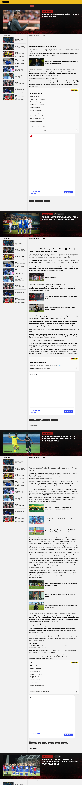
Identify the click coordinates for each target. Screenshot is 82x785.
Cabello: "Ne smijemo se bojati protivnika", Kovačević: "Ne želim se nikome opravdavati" (20, 76)
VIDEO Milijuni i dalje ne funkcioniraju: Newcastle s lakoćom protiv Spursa (20, 48)
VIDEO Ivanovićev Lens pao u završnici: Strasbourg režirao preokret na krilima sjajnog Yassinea (19, 91)
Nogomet (16, 37)
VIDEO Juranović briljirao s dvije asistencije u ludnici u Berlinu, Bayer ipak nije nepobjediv (20, 98)
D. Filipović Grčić (60, 214)
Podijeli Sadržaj (46, 11)
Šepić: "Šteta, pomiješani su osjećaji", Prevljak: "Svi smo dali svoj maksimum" (20, 62)
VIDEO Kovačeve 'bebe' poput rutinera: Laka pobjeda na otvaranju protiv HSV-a (19, 55)
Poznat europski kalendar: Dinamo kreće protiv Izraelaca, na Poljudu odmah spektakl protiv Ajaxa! (20, 69)
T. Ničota (58, 756)
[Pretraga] (78, 2)
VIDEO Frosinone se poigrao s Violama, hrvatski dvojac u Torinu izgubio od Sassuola (20, 40)
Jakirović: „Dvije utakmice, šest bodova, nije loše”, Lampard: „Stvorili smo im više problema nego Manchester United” (19, 84)
